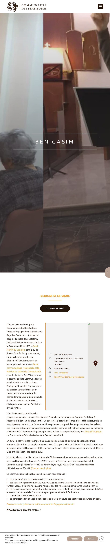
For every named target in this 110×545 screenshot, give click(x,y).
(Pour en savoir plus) (41, 468)
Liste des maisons (55, 308)
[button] (95, 363)
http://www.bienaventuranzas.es (69, 377)
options (24, 542)
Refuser (91, 539)
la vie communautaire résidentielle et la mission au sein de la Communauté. (24, 368)
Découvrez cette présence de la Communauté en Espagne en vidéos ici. (41, 504)
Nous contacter (61, 373)
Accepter (74, 539)
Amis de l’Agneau (93, 431)
